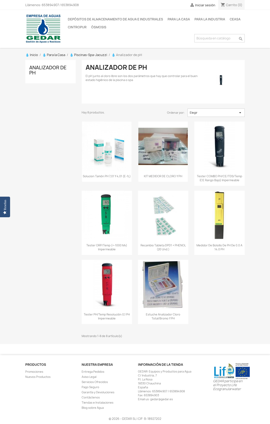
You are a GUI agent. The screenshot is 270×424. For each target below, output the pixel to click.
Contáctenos (91, 397)
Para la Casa (179, 19)
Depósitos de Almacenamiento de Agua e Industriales (115, 19)
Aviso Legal (89, 377)
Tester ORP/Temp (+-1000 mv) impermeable (106, 247)
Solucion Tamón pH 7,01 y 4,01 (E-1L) (107, 176)
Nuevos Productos (38, 377)
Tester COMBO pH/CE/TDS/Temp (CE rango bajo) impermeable (219, 178)
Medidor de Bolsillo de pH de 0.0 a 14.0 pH (219, 247)
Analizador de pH (48, 70)
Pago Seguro (90, 387)
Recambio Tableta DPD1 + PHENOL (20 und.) (163, 247)
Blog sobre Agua (93, 408)
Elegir (216, 112)
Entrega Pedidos (93, 372)
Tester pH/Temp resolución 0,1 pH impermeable (107, 316)
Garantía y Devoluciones (98, 392)
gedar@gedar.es (161, 399)
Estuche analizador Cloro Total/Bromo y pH (163, 316)
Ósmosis (98, 27)
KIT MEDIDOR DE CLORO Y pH (163, 176)
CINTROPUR (77, 27)
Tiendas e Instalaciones (97, 402)
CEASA (235, 19)
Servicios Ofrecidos (95, 382)
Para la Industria (209, 19)
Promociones (34, 372)
